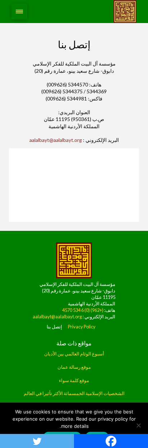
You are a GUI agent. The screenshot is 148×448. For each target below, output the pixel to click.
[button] (19, 11)
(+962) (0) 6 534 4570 (82, 310)
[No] (139, 425)
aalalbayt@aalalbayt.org (55, 140)
